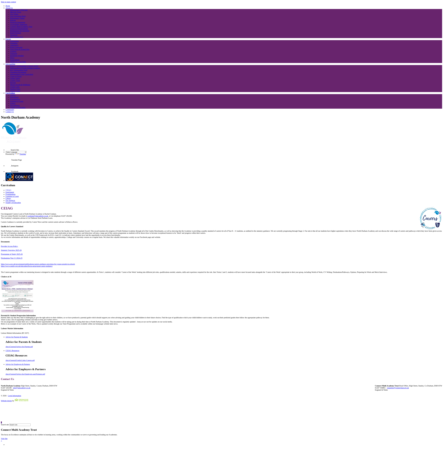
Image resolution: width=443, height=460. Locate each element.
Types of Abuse (16, 76)
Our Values (14, 14)
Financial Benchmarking (19, 29)
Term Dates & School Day (20, 49)
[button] (8, 148)
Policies (13, 20)
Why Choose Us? (16, 37)
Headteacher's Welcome (19, 10)
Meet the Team (15, 12)
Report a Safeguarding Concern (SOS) (24, 66)
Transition (13, 43)
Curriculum (10, 93)
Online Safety (15, 78)
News (12, 58)
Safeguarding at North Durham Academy (25, 68)
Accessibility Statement (18, 24)
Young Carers (15, 91)
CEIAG (13, 95)
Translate (22, 154)
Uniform (13, 51)
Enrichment (14, 97)
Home (8, 6)
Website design (6, 401)
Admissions (14, 41)
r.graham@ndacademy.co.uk (37, 216)
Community (10, 110)
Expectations (14, 60)
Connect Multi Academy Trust (21, 27)
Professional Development (19, 31)
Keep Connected (16, 47)
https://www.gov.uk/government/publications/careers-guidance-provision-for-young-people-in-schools (38, 264)
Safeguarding (10, 64)
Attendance (14, 45)
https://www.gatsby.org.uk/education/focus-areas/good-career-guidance (26, 266)
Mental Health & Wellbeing (20, 85)
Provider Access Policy (9, 246)
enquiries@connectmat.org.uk (398, 388)
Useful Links (15, 87)
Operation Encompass (18, 72)
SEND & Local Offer (18, 62)
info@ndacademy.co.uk (21, 388)
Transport (13, 54)
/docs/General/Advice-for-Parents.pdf (19, 347)
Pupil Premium (15, 33)
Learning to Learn (16, 101)
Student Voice (15, 89)
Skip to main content (8, 2)
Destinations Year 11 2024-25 (11, 258)
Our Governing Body (18, 16)
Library (13, 103)
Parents (8, 39)
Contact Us (10, 112)
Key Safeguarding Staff (18, 70)
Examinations (15, 99)
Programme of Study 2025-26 (12, 254)
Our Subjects (15, 105)
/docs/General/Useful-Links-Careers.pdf (20, 360)
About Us (9, 8)
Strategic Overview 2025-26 (11, 250)
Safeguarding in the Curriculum (21, 74)
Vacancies (13, 35)
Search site (5, 425)
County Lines (15, 81)
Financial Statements (17, 22)
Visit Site (4, 439)
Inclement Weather (17, 56)
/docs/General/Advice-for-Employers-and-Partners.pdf (25, 374)
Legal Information (14, 396)
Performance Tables (17, 18)
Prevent (13, 83)
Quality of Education (17, 108)
